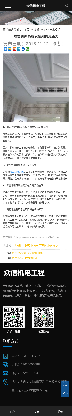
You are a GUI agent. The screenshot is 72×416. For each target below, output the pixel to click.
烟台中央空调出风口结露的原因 (28, 253)
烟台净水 (52, 245)
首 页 (26, 29)
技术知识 (54, 29)
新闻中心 (39, 29)
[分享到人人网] (23, 49)
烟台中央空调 (39, 245)
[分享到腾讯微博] (18, 49)
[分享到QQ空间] (10, 49)
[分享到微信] (27, 49)
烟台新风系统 (22, 245)
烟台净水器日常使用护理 (24, 258)
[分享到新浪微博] (14, 49)
